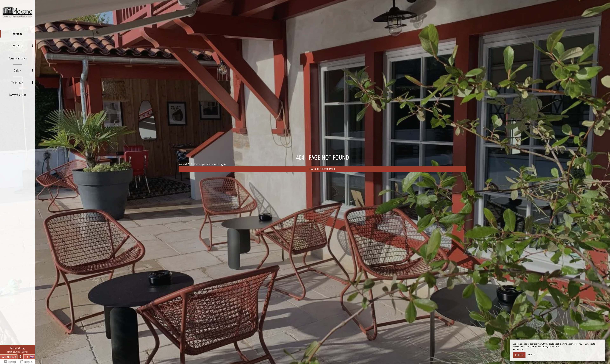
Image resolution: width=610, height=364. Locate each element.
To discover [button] (17, 83)
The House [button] (17, 46)
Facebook (11, 362)
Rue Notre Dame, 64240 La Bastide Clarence (17, 350)
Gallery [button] (17, 70)
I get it (519, 354)
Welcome (18, 34)
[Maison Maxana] (17, 12)
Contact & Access (17, 95)
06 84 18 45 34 (10, 357)
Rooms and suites (17, 58)
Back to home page (322, 169)
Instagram (27, 362)
